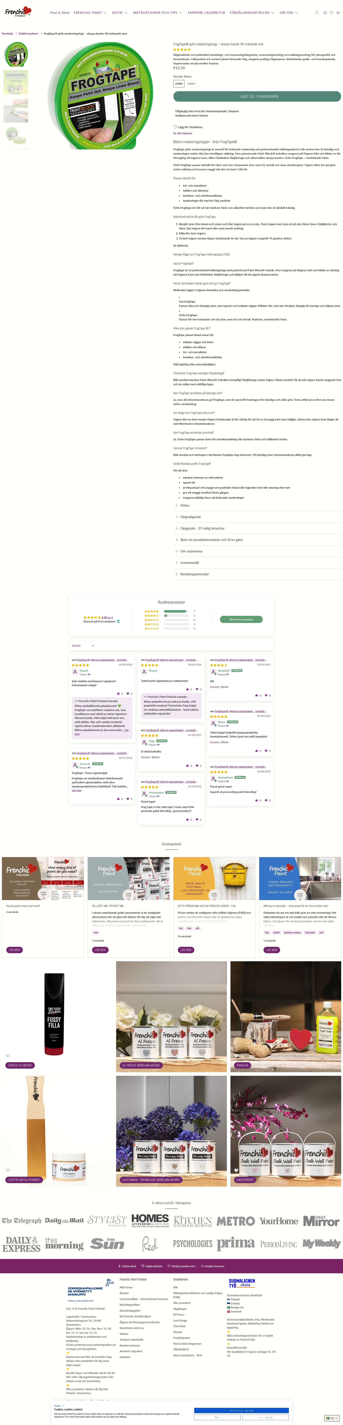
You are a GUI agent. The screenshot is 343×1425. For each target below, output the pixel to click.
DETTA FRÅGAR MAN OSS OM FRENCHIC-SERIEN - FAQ (207, 906)
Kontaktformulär (237, 1347)
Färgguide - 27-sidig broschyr (202, 528)
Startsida (7, 33)
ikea (267, 932)
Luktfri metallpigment (24, 1180)
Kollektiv (125, 1357)
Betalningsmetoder (194, 574)
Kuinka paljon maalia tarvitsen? (23, 906)
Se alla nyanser (182, 133)
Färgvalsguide (190, 517)
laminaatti (310, 932)
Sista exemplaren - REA (187, 1355)
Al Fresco (178, 1314)
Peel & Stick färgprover (187, 1343)
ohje (96, 932)
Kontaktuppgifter (130, 1310)
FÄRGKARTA (181, 1349)
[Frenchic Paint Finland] (19, 13)
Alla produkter (182, 1302)
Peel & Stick (59, 12)
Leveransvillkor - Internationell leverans (144, 1298)
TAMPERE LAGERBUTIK (206, 12)
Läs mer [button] (77, 790)
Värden (124, 1333)
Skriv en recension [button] (241, 619)
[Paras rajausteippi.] (101, 95)
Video (184, 505)
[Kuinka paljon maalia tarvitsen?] (43, 878)
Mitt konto (126, 1287)
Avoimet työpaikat (131, 1351)
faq (180, 928)
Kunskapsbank (171, 844)
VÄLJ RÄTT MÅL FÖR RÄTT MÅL (108, 906)
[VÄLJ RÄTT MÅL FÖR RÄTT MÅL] (129, 878)
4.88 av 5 (107, 617)
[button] (181, 49)
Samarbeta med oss (132, 1327)
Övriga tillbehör (20, 1065)
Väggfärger (245, 1180)
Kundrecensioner (130, 1345)
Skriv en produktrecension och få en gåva (211, 540)
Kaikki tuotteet (28, 33)
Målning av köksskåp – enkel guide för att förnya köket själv (296, 906)
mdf (321, 932)
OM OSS (286, 12)
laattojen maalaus (292, 932)
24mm (178, 83)
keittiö (277, 932)
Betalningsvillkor (130, 1304)
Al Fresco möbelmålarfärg (141, 1065)
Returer (124, 1293)
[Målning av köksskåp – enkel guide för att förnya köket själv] (300, 878)
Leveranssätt (189, 563)
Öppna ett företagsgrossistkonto (140, 1322)
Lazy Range (180, 1320)
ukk (197, 928)
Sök (175, 1287)
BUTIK (117, 12)
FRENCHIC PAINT (88, 12)
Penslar (242, 1065)
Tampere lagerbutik (131, 1339)
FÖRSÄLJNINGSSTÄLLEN (250, 12)
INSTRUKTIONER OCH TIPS (155, 12)
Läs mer (14, 950)
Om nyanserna (191, 551)
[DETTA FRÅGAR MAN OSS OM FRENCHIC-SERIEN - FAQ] (214, 878)
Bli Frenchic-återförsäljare (135, 1316)
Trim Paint (179, 1326)
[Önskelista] (331, 12)
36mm (191, 83)
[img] (80, 665)
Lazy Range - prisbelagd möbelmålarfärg (151, 1180)
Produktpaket (181, 1337)
